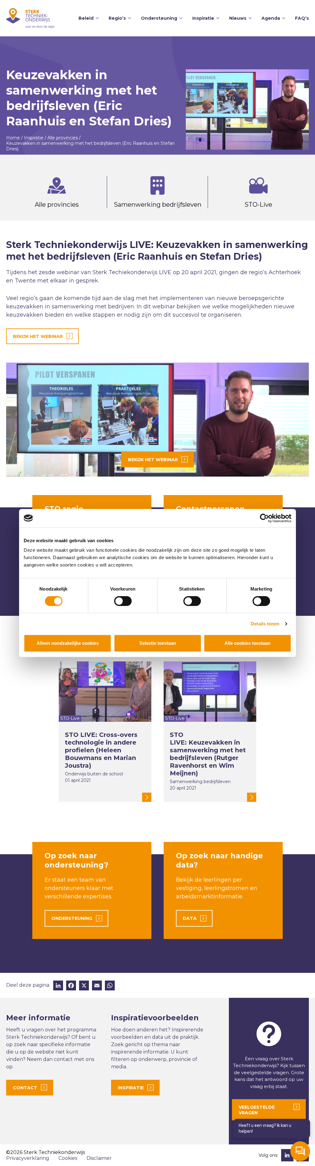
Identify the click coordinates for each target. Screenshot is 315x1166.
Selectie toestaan (157, 643)
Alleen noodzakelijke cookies (68, 643)
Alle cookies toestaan (247, 643)
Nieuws (237, 18)
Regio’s (117, 18)
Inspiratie (203, 18)
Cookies (67, 1158)
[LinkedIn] (58, 986)
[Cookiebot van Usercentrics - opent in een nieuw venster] (264, 518)
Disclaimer (99, 1158)
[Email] (97, 986)
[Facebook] (71, 986)
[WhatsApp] (110, 986)
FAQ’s (302, 18)
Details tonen (265, 623)
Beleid (86, 18)
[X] (84, 986)
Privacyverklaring (27, 1158)
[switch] (123, 601)
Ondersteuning (159, 18)
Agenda (270, 18)
